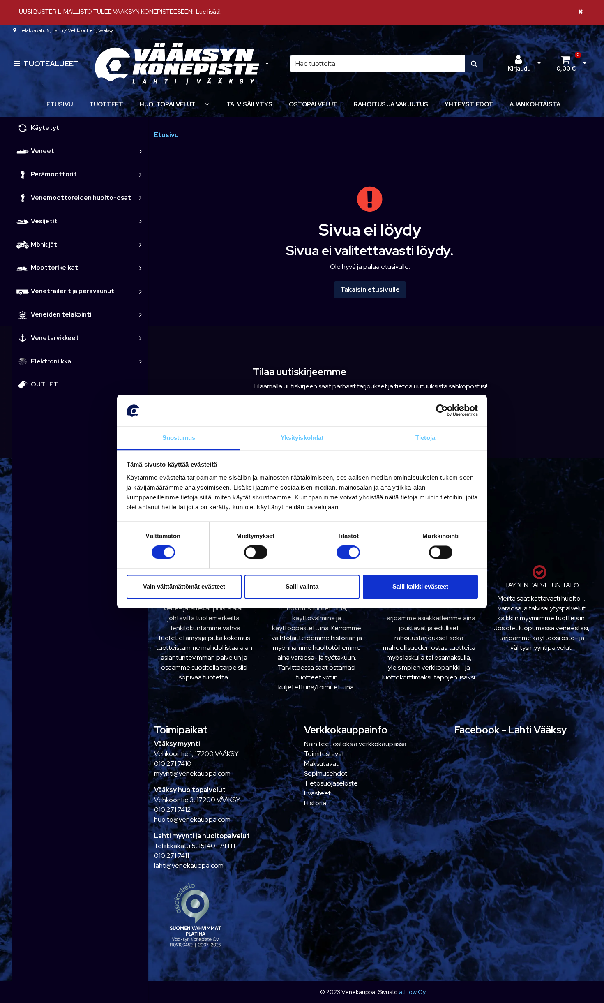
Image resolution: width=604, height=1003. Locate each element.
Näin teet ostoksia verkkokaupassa (355, 744)
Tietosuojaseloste (331, 783)
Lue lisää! (208, 11)
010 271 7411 (171, 855)
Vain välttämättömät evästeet (184, 586)
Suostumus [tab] (179, 437)
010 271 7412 (172, 809)
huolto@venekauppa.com (192, 819)
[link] (140, 151)
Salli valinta (302, 586)
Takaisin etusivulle (370, 289)
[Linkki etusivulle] (177, 64)
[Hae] (474, 63)
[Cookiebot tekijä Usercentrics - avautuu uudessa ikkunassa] (442, 410)
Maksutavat (321, 763)
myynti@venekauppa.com (192, 773)
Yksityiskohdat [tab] (302, 437)
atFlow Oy (412, 992)
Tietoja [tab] (425, 437)
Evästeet (317, 793)
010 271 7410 (172, 763)
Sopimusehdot (325, 773)
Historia (315, 803)
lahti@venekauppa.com (189, 865)
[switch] (255, 552)
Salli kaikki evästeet (420, 586)
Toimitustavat (324, 753)
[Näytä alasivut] (207, 104)
